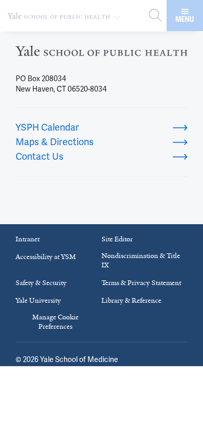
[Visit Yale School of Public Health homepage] (101, 54)
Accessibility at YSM (46, 256)
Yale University (38, 300)
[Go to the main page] (66, 15)
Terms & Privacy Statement (141, 282)
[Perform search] (155, 16)
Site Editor (117, 239)
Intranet (28, 239)
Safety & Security (41, 282)
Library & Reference (131, 300)
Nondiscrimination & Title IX (141, 260)
